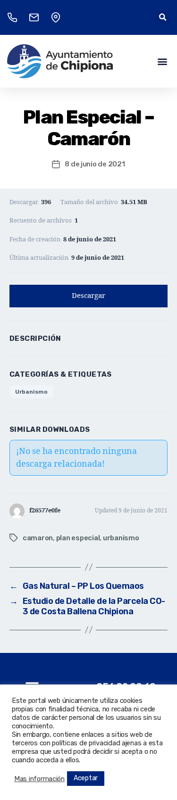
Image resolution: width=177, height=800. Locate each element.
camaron (38, 538)
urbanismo (121, 538)
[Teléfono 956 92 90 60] (12, 17)
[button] (162, 17)
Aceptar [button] (86, 778)
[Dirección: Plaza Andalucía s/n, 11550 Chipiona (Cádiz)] (55, 17)
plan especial (78, 538)
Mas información (39, 779)
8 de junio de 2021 (95, 164)
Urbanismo (31, 391)
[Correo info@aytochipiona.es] (34, 17)
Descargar (88, 295)
